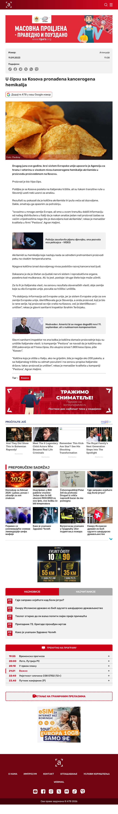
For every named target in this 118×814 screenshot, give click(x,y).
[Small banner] (59, 564)
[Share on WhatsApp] (31, 69)
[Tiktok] (74, 791)
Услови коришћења (97, 774)
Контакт (48, 774)
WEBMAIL (59, 782)
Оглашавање (68, 774)
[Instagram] (51, 791)
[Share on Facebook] (15, 69)
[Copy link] (10, 69)
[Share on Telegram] (20, 69)
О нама (12, 774)
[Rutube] (66, 791)
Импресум (30, 774)
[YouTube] (35, 791)
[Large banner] (59, 29)
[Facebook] (43, 791)
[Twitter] (59, 791)
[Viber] (82, 791)
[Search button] (105, 5)
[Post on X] (26, 69)
